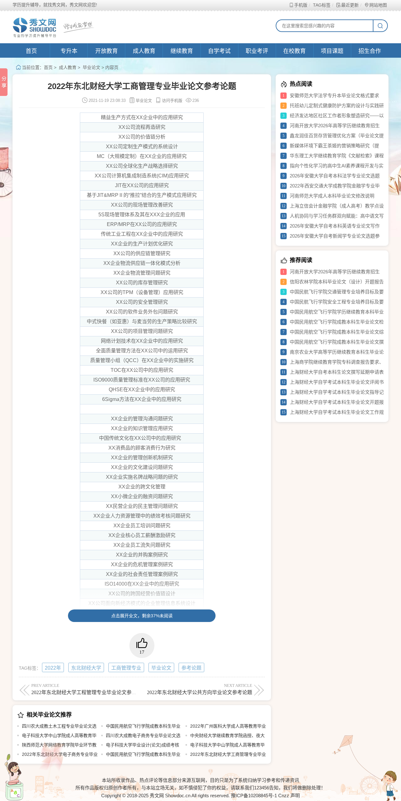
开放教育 (106, 51)
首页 (31, 51)
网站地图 (378, 5)
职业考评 (257, 51)
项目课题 (332, 51)
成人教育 (144, 51)
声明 (295, 795)
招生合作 (369, 51)
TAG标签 (322, 5)
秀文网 (157, 795)
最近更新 (350, 5)
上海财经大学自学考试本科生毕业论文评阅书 (337, 382)
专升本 (68, 51)
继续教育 (181, 51)
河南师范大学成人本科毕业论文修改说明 (332, 195)
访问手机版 (172, 100)
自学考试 (219, 51)
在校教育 (294, 51)
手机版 (300, 5)
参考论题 (191, 668)
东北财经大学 (86, 668)
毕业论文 (91, 67)
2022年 (53, 668)
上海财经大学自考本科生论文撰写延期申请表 (337, 372)
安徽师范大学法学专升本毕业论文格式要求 (334, 95)
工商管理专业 (126, 668)
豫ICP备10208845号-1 (254, 795)
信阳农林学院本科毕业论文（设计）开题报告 (337, 281)
